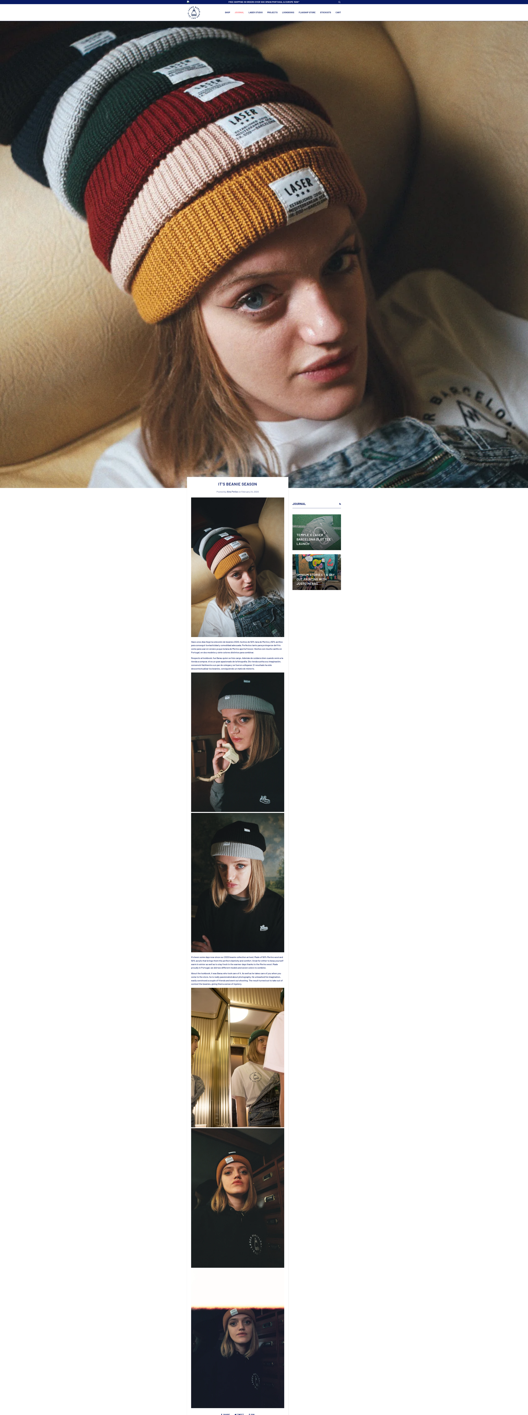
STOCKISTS (325, 12)
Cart (338, 12)
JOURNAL (239, 12)
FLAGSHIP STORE (307, 12)
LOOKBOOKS (288, 12)
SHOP (227, 12)
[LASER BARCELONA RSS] (340, 503)
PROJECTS (272, 12)
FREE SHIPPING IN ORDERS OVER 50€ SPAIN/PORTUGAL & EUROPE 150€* (264, 2)
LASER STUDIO (256, 12)
